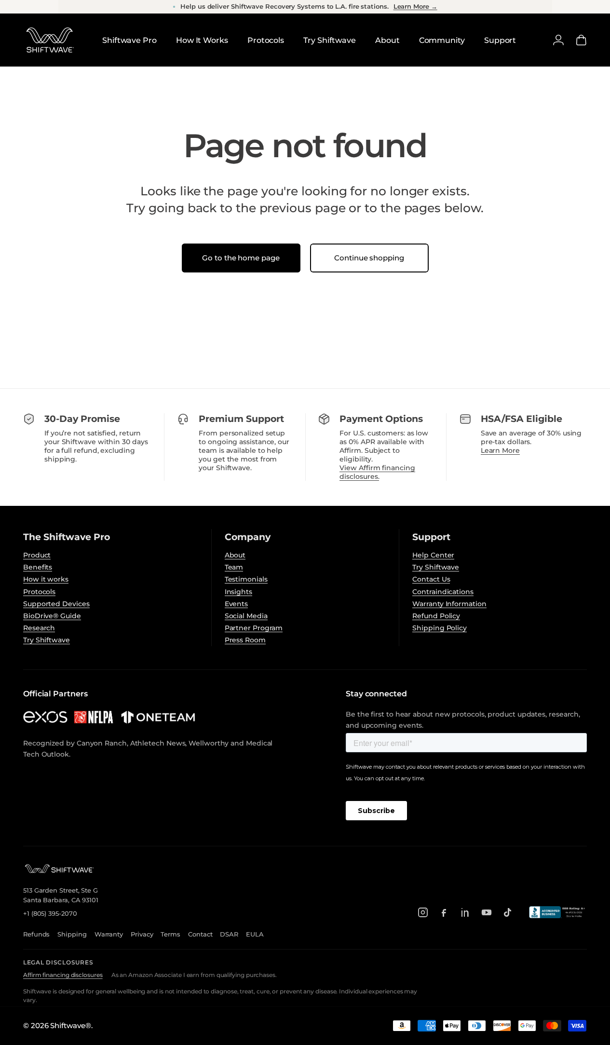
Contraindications (443, 591)
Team (234, 567)
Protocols (39, 591)
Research (39, 628)
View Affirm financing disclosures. (377, 472)
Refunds (36, 934)
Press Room (245, 640)
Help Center (433, 555)
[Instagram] (423, 912)
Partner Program (254, 628)
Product (37, 555)
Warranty (109, 934)
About (235, 555)
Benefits (37, 567)
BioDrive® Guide (52, 615)
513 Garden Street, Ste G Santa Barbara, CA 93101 (60, 895)
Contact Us (431, 579)
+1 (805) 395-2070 (50, 913)
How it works (45, 579)
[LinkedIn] (465, 912)
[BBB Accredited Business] (558, 912)
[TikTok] (508, 912)
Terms (170, 934)
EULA (255, 934)
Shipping (71, 934)
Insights (238, 591)
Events (236, 603)
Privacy (142, 934)
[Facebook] (444, 912)
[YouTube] (486, 912)
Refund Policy (436, 615)
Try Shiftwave (46, 640)
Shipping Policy (439, 628)
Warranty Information (449, 603)
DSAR (229, 934)
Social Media (246, 615)
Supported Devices (56, 603)
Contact (200, 934)
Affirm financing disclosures (63, 974)
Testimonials (246, 579)
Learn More (500, 450)
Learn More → (415, 6)
